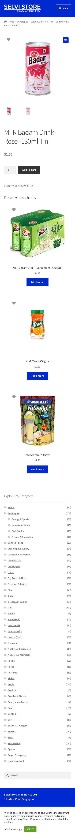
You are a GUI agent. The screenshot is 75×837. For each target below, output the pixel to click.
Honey (11, 613)
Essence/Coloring (17, 584)
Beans (11, 507)
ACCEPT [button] (30, 829)
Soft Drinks (18, 531)
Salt (10, 719)
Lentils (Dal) (14, 637)
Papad (11, 660)
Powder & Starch (17, 696)
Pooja (11, 684)
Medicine (12, 643)
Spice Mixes (14, 743)
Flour (10, 590)
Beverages (22, 21)
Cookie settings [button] (13, 829)
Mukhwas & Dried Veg (19, 648)
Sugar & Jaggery (17, 755)
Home (11, 21)
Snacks (12, 731)
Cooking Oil (14, 566)
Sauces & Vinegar (17, 725)
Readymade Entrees (18, 702)
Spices (11, 749)
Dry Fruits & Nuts (17, 578)
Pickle (11, 678)
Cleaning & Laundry (18, 548)
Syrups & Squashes (22, 537)
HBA (10, 607)
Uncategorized (16, 761)
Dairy (11, 572)
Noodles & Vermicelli (19, 654)
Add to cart (29, 169)
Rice (10, 708)
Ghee (10, 595)
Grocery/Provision (17, 601)
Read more (37, 375)
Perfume (12, 672)
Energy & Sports (20, 519)
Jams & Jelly (15, 631)
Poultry (12, 690)
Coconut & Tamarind (19, 554)
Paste (11, 666)
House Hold (14, 619)
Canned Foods (15, 542)
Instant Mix (14, 625)
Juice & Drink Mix (39, 21)
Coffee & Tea (14, 560)
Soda (10, 737)
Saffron (12, 713)
